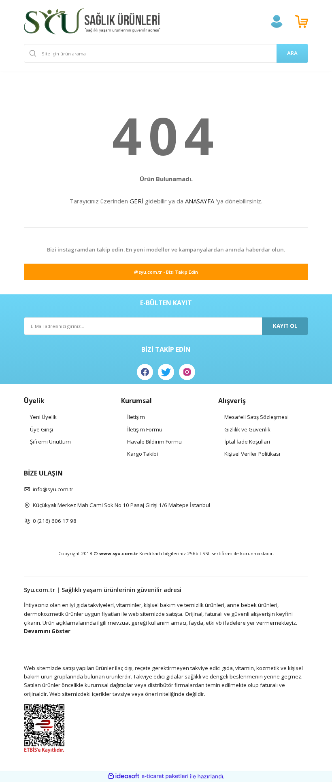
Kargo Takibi (142, 453)
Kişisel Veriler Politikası (252, 453)
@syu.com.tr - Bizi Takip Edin (166, 272)
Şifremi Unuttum (50, 441)
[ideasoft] (123, 776)
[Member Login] (276, 21)
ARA (292, 53)
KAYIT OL (285, 326)
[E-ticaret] (165, 776)
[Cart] (301, 21)
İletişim (136, 417)
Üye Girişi (41, 429)
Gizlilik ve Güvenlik (247, 429)
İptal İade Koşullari (247, 441)
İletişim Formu (144, 429)
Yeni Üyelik (43, 417)
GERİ (136, 201)
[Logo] (92, 21)
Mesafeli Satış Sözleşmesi (256, 417)
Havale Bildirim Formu (154, 441)
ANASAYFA (199, 201)
